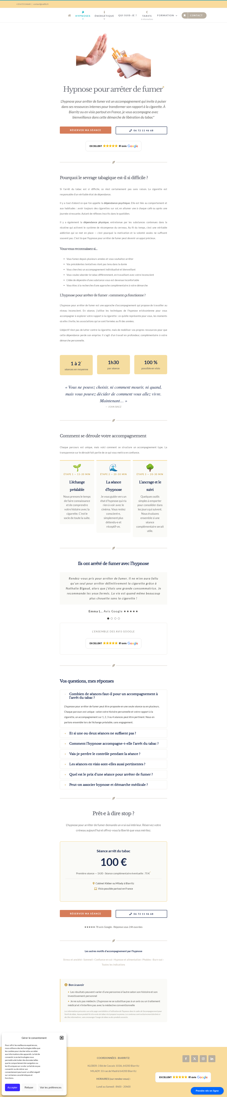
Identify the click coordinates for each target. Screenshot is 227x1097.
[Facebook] (185, 1058)
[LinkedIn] (211, 1058)
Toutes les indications (113, 964)
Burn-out (158, 959)
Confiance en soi (103, 959)
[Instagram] (203, 1058)
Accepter (12, 1087)
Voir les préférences (50, 1087)
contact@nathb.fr (41, 4)
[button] (61, 1037)
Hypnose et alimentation (127, 959)
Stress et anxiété (72, 959)
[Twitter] (194, 1058)
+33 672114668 (23, 4)
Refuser (29, 1087)
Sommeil (88, 959)
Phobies (146, 959)
